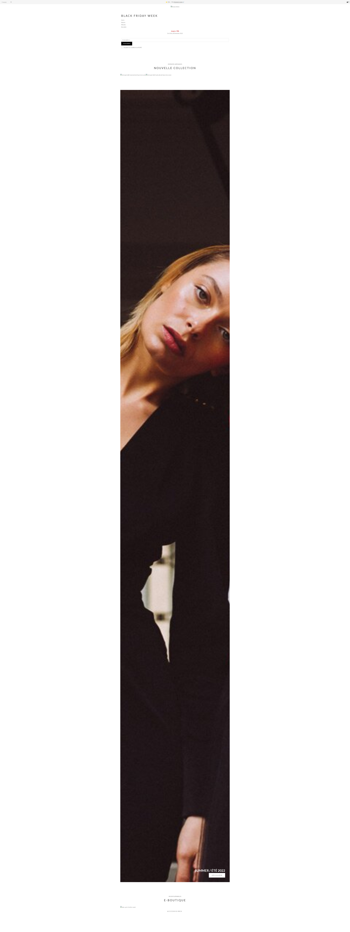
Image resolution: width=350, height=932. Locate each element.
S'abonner (126, 43)
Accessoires (174, 911)
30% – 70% (175, 2)
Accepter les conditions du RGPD (133, 47)
